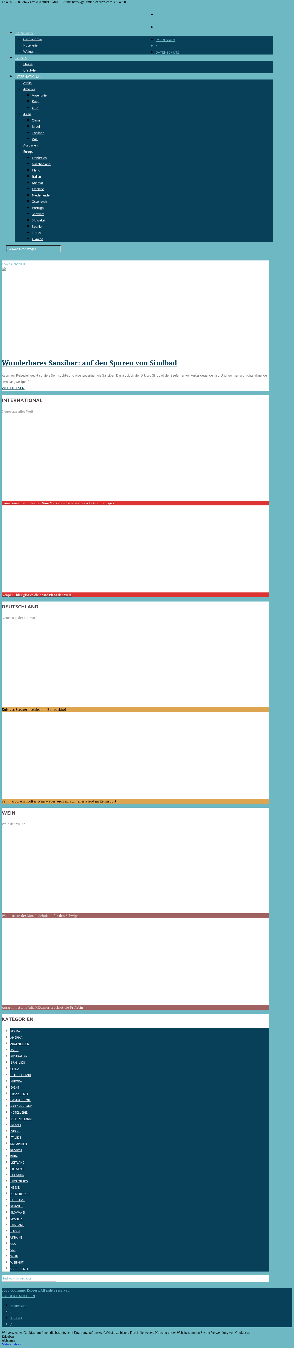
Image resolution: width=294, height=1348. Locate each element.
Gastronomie (32, 39)
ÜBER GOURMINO (170, 15)
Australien (30, 145)
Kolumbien (18, 1143)
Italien (36, 176)
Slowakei (38, 220)
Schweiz (38, 214)
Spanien (37, 226)
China (36, 120)
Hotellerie (30, 45)
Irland (36, 170)
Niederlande (41, 195)
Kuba (35, 101)
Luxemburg (19, 1181)
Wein (14, 1256)
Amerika (29, 89)
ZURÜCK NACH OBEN (18, 1296)
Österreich (39, 201)
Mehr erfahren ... (13, 1344)
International (21, 1118)
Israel (36, 126)
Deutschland (20, 1075)
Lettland (38, 189)
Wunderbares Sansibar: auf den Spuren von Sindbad (89, 362)
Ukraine (37, 239)
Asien (27, 114)
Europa (28, 151)
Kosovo (37, 182)
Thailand (38, 132)
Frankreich (39, 157)
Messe (27, 64)
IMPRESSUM (165, 40)
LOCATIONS (24, 33)
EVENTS (21, 58)
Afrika (27, 82)
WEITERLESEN (13, 388)
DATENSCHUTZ (167, 52)
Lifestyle (29, 70)
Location (17, 1175)
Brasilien (17, 1062)
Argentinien (40, 95)
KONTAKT (163, 27)
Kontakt (16, 1318)
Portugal (38, 207)
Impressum (18, 1305)
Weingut (29, 51)
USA (35, 107)
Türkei (36, 232)
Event (14, 1087)
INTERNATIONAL (28, 76)
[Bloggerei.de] (10, 1285)
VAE (35, 139)
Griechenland (41, 164)
